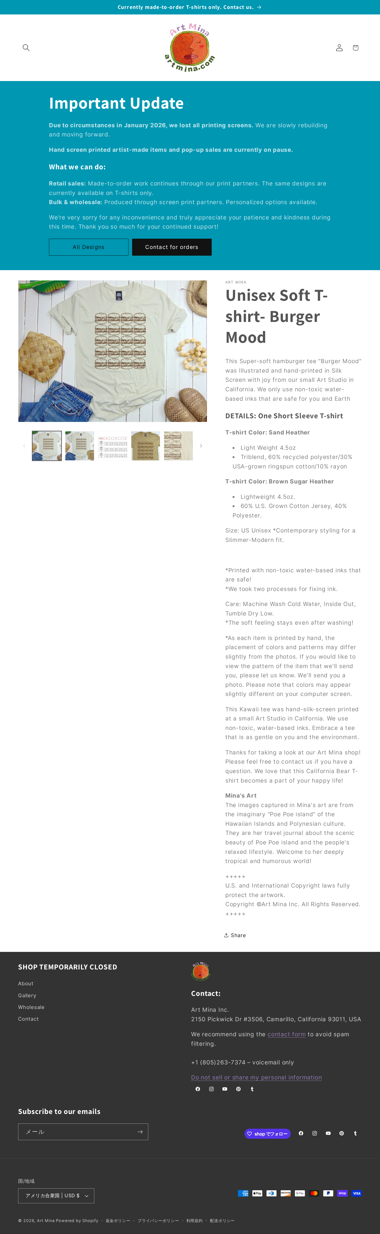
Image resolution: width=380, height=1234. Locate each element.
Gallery (27, 995)
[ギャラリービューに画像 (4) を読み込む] (112, 445)
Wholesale (31, 1007)
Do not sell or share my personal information (256, 1077)
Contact (28, 1019)
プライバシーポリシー (158, 1220)
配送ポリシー (222, 1220)
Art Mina (46, 1220)
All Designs (89, 247)
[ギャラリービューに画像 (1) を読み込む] (46, 445)
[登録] (140, 1131)
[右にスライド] (201, 446)
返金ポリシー (118, 1220)
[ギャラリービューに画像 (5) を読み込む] (145, 445)
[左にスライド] (24, 446)
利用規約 (194, 1220)
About (26, 983)
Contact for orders (171, 247)
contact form (287, 1034)
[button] (26, 48)
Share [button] (238, 935)
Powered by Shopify (77, 1220)
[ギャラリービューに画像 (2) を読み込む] (79, 445)
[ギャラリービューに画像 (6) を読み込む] (178, 445)
